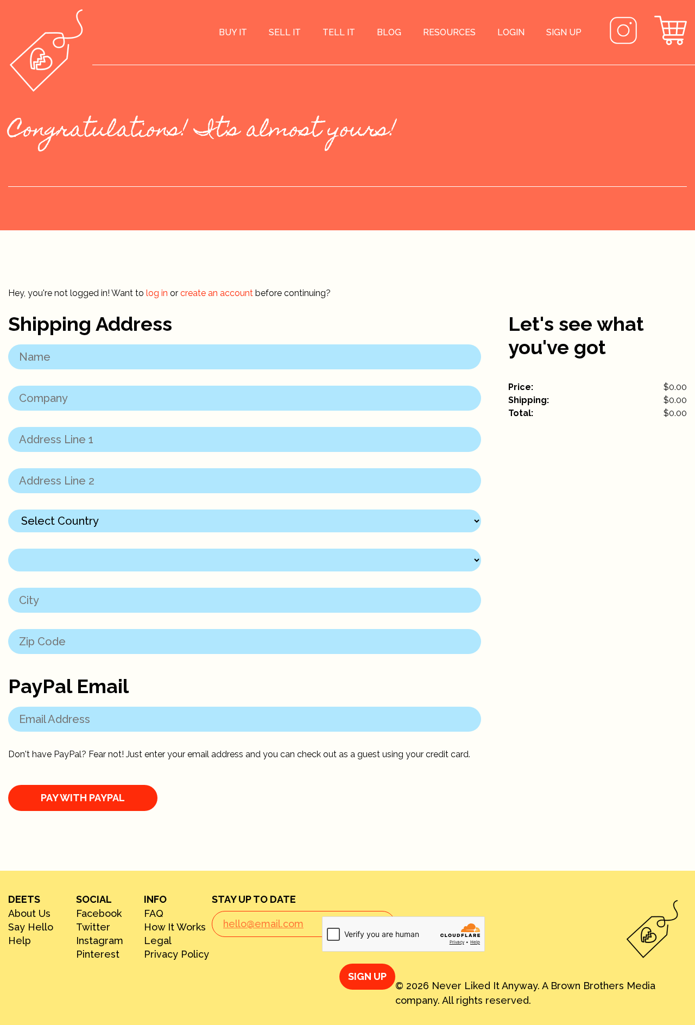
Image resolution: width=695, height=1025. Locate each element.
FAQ (153, 913)
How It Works (175, 927)
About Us (29, 913)
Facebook (99, 913)
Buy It (233, 32)
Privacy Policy (176, 954)
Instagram (99, 940)
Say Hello (30, 927)
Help (19, 940)
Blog (389, 32)
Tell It (339, 32)
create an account (216, 293)
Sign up (564, 32)
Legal (158, 940)
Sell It (285, 32)
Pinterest (97, 954)
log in (157, 293)
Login (511, 32)
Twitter (93, 927)
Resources (449, 32)
